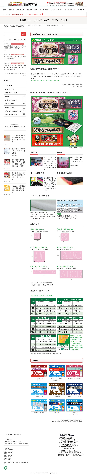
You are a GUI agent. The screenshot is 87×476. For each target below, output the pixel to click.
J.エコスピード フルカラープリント (74, 413)
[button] (34, 14)
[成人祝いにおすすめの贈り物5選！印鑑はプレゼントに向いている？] (7, 175)
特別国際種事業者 (15, 124)
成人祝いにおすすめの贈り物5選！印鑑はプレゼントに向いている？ (18, 176)
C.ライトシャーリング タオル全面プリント (56, 379)
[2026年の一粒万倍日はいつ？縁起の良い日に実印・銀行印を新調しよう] (7, 188)
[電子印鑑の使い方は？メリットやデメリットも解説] (7, 151)
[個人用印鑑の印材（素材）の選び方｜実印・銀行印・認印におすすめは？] (7, 138)
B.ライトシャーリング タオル (39, 379)
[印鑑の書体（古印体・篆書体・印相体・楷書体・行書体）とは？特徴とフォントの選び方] (7, 162)
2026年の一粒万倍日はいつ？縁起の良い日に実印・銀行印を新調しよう (19, 189)
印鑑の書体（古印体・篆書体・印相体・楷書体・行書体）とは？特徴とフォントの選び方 (15, 67)
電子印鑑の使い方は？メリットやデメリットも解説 (18, 151)
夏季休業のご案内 (17, 14)
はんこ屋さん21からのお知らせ (18, 43)
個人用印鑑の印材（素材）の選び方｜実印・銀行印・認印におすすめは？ (15, 48)
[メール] (5, 468)
